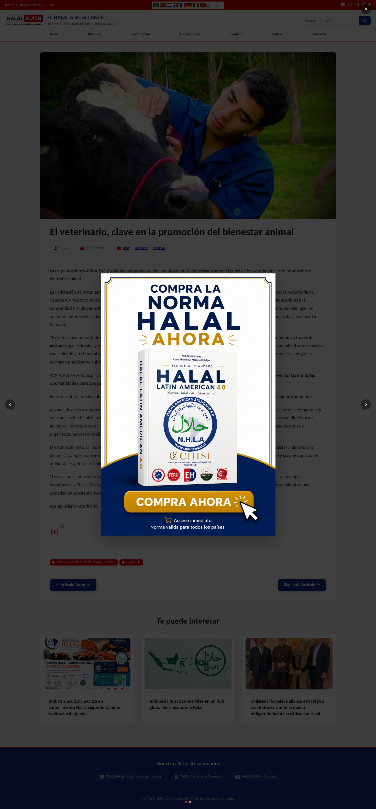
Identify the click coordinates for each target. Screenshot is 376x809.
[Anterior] (10, 404)
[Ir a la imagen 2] (190, 802)
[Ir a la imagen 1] (186, 802)
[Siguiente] (366, 404)
